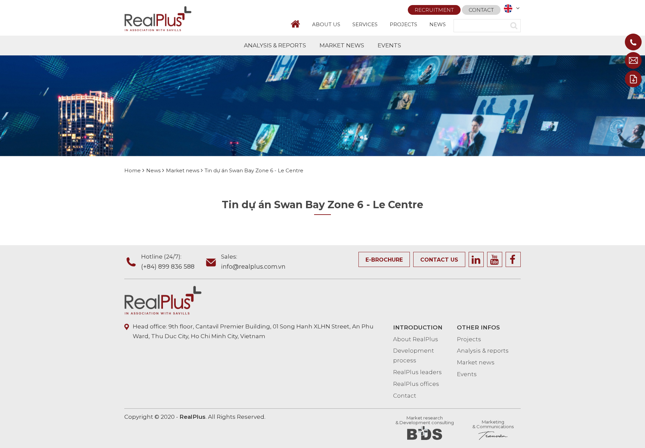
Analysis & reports (483, 350)
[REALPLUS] (157, 18)
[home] (298, 24)
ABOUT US (326, 24)
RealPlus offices (416, 383)
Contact (481, 10)
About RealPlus (415, 339)
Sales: (253, 261)
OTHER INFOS (478, 327)
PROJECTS (403, 24)
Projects (469, 339)
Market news (475, 362)
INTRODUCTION (417, 327)
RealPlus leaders (417, 372)
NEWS (437, 24)
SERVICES (365, 24)
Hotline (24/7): (168, 261)
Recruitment (434, 10)
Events (467, 374)
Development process (413, 355)
